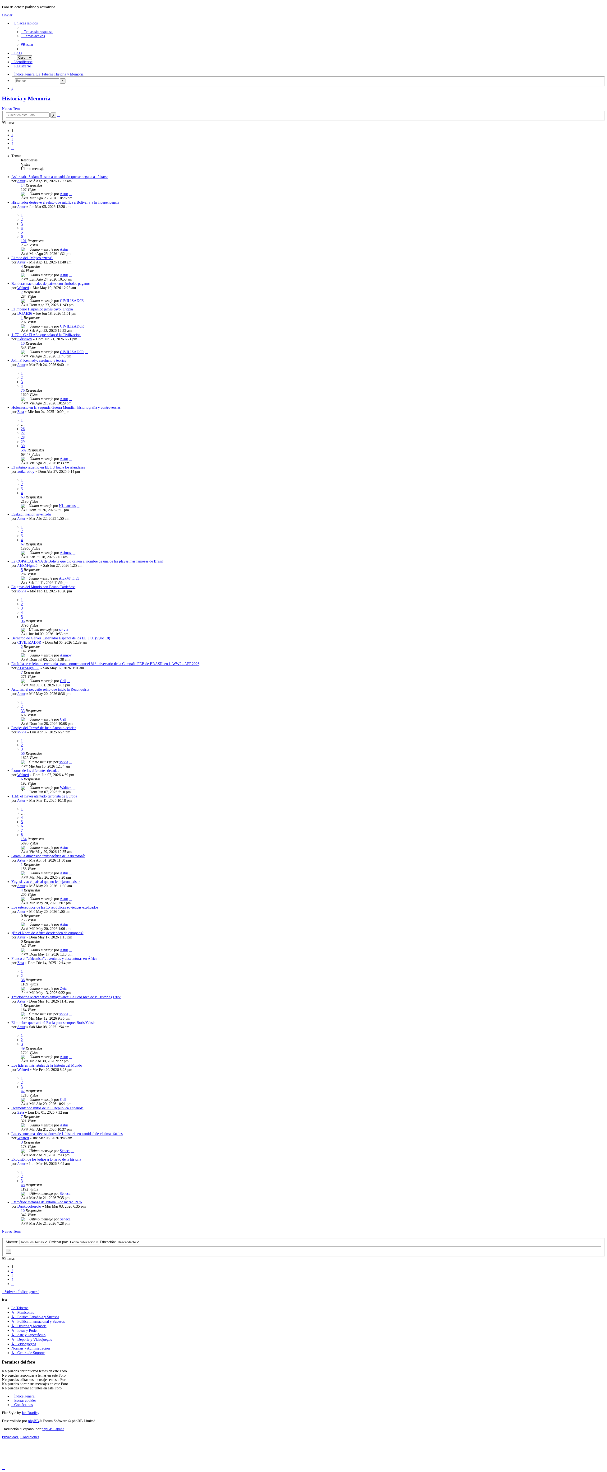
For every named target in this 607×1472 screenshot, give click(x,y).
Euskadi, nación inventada (31, 514)
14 (23, 185)
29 (23, 442)
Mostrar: (12, 1242)
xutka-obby (25, 471)
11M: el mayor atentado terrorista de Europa (44, 796)
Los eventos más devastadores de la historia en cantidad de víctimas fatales (67, 1134)
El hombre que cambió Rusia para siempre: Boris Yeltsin (53, 1023)
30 (23, 446)
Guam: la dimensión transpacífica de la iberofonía (48, 856)
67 (23, 544)
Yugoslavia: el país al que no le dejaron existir (45, 882)
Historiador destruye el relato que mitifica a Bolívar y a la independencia (65, 202)
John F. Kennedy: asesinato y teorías (38, 360)
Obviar (7, 15)
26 (23, 429)
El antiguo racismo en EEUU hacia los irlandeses (48, 467)
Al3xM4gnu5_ (28, 565)
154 (24, 839)
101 (24, 241)
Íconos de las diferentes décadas (35, 771)
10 (23, 343)
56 (23, 753)
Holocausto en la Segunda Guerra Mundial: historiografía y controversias (65, 407)
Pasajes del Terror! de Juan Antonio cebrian (43, 728)
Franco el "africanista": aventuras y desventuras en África (54, 958)
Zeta (20, 412)
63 (23, 497)
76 (23, 390)
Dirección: (108, 1242)
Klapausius (67, 506)
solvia (21, 591)
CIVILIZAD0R (72, 301)
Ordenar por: (59, 1242)
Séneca (65, 1151)
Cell (63, 681)
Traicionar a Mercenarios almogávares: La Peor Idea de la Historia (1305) (66, 997)
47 (23, 1091)
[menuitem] (37, 32)
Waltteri (23, 288)
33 (23, 711)
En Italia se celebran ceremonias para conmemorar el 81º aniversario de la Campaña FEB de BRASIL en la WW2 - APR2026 (105, 664)
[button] (12, 148)
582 (24, 450)
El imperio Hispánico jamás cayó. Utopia (42, 309)
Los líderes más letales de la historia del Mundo (46, 1065)
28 (23, 437)
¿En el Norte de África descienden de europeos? (47, 933)
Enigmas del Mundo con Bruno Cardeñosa (43, 587)
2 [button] (12, 135)
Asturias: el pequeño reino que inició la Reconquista (50, 689)
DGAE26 (24, 313)
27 (23, 433)
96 (23, 621)
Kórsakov (24, 339)
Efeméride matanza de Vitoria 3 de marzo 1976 (46, 1202)
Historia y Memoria (26, 98)
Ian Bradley (30, 1413)
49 (23, 1048)
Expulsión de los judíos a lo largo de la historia (46, 1159)
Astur (21, 181)
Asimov (66, 553)
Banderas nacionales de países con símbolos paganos (50, 283)
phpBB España (52, 1429)
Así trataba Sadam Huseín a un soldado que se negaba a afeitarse (59, 177)
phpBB (33, 1421)
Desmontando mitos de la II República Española (47, 1108)
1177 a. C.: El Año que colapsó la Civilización (46, 335)
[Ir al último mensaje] (70, 194)
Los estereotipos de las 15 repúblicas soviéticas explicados (54, 907)
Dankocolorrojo (29, 1206)
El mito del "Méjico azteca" (32, 258)
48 (23, 1185)
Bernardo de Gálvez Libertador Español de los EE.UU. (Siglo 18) (60, 638)
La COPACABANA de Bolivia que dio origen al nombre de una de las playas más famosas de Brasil (87, 561)
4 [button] (12, 143)
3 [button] (12, 139)
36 (23, 980)
